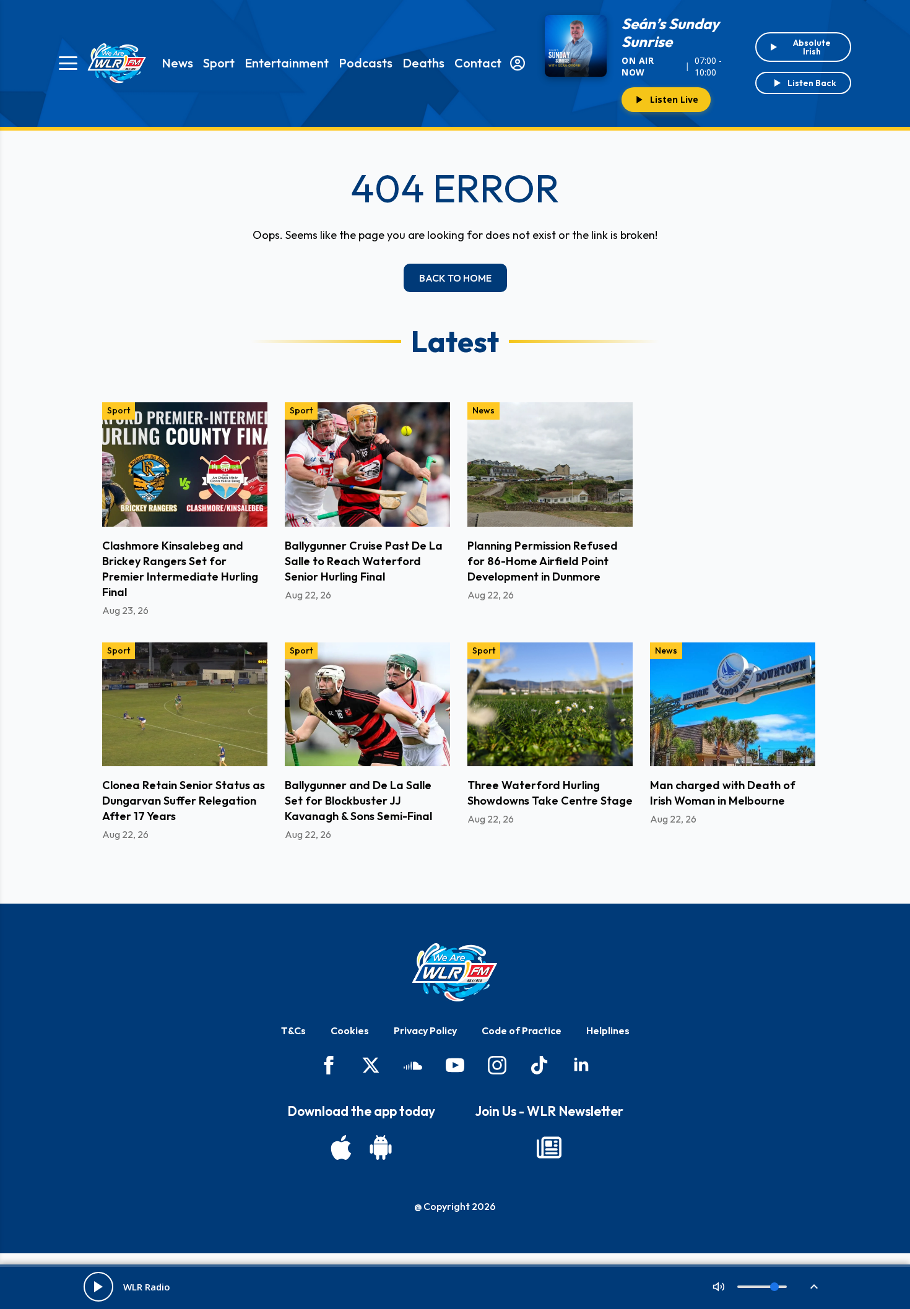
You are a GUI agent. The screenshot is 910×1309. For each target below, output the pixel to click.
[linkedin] (581, 1065)
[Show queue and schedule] (814, 1286)
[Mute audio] (718, 1286)
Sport (219, 63)
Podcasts (365, 63)
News (177, 63)
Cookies (350, 1030)
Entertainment (287, 63)
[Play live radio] (98, 1287)
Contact (477, 63)
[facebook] (328, 1065)
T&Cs (293, 1030)
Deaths (423, 63)
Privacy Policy (425, 1030)
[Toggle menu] (68, 63)
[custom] (413, 1065)
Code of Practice (521, 1030)
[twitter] (370, 1065)
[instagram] (497, 1065)
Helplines (608, 1030)
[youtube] (455, 1065)
